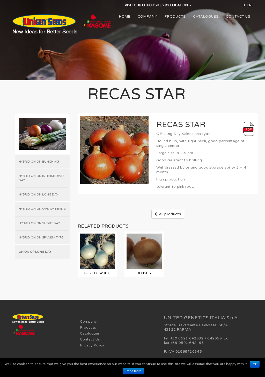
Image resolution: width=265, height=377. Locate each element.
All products (169, 214)
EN (249, 5)
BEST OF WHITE (97, 273)
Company (147, 17)
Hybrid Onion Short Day (39, 223)
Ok (255, 364)
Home (124, 17)
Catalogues (206, 17)
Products (175, 17)
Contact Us (238, 17)
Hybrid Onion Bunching (39, 161)
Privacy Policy (92, 345)
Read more (133, 371)
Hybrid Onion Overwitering (42, 209)
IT (244, 5)
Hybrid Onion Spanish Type (41, 237)
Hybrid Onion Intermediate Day (41, 178)
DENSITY (144, 273)
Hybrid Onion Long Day (38, 194)
